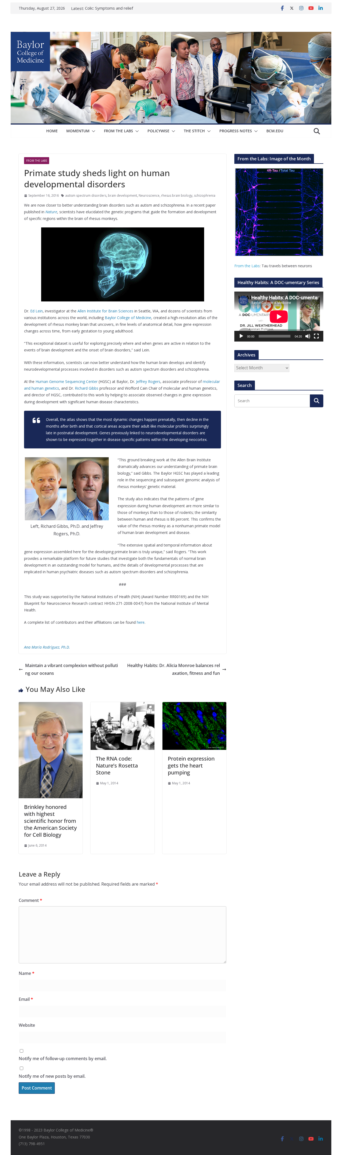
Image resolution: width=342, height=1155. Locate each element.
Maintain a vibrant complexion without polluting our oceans (71, 669)
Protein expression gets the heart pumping (191, 765)
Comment (30, 900)
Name (26, 973)
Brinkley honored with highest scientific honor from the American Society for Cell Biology (50, 820)
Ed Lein (36, 310)
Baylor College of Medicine (128, 317)
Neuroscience (149, 195)
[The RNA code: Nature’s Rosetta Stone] (122, 706)
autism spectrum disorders (85, 195)
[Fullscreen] (316, 336)
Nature (51, 211)
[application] (278, 317)
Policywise (158, 130)
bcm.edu (274, 130)
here (141, 622)
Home (52, 130)
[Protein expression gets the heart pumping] (194, 706)
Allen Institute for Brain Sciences (105, 310)
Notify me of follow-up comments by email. (63, 1058)
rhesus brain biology (176, 195)
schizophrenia (204, 195)
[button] (92, 131)
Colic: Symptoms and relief (109, 8)
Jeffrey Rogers (148, 381)
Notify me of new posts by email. (52, 1076)
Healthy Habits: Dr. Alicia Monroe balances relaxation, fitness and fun (173, 669)
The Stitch (194, 130)
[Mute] (307, 336)
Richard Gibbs (86, 388)
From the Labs (247, 265)
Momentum (78, 130)
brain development (122, 195)
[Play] (241, 336)
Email (26, 999)
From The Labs (118, 130)
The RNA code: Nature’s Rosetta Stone (117, 765)
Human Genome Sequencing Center (67, 381)
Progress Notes (235, 130)
